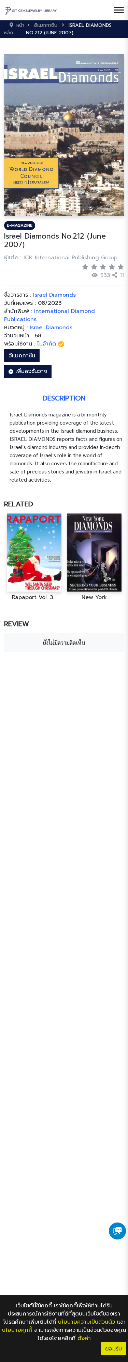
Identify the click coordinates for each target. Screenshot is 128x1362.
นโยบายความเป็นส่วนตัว (86, 1322)
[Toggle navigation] (119, 10)
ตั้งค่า (84, 1338)
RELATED (18, 504)
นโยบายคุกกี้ (17, 1330)
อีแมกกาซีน (22, 356)
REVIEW (16, 624)
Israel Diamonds (51, 327)
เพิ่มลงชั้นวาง (30, 371)
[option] (34, 557)
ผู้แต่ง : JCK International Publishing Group (60, 258)
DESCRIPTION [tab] (64, 398)
